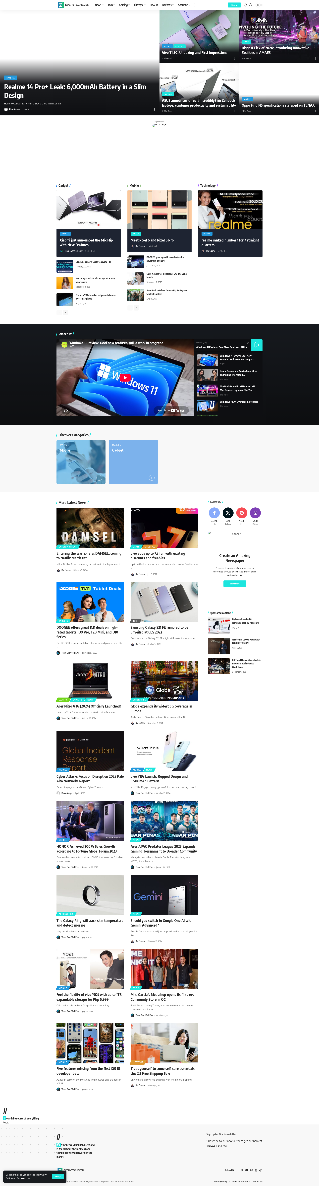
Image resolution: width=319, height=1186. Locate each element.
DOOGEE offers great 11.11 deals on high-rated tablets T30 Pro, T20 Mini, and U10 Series (87, 632)
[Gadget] (133, 462)
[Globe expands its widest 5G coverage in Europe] (164, 681)
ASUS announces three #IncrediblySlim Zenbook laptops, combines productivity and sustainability (199, 102)
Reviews (179, 46)
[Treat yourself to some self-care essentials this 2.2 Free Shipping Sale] (164, 1043)
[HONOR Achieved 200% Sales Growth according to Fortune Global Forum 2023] (90, 821)
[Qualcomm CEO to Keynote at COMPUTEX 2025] (219, 646)
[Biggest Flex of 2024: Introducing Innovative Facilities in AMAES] (279, 36)
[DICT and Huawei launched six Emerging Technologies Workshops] (219, 666)
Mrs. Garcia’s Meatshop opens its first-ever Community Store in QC (163, 997)
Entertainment (68, 547)
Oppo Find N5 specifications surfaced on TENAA (278, 105)
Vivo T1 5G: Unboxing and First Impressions (194, 52)
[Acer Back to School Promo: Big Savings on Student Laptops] (135, 295)
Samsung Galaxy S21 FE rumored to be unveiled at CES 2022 (159, 629)
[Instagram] (255, 516)
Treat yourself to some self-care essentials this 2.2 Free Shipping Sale (163, 1071)
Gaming (63, 700)
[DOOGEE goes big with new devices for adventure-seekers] (135, 261)
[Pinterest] (241, 516)
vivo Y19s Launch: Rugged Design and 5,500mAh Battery (159, 778)
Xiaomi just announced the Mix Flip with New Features (86, 242)
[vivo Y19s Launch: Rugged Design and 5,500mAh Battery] (164, 751)
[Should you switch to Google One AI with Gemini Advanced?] (164, 895)
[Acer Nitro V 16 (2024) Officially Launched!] (90, 681)
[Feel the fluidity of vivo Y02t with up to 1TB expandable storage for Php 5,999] (90, 969)
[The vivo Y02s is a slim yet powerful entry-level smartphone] (64, 299)
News (246, 42)
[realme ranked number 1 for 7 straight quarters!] (230, 209)
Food (136, 988)
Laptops (168, 94)
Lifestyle (150, 547)
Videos (136, 234)
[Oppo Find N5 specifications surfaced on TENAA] (279, 89)
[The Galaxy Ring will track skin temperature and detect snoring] (90, 895)
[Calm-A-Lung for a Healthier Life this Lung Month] (135, 278)
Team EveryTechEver (73, 251)
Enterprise (139, 700)
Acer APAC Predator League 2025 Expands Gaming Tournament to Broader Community (164, 848)
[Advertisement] (159, 155)
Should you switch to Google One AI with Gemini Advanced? (162, 923)
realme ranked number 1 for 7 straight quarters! (230, 242)
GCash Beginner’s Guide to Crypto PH (93, 261)
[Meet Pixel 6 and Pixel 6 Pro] (159, 209)
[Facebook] (214, 516)
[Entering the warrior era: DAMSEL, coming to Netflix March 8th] (90, 528)
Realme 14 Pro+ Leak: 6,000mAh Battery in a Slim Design (75, 91)
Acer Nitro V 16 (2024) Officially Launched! (88, 706)
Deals (136, 547)
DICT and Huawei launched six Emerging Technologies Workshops (246, 663)
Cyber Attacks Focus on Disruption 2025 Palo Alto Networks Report (90, 778)
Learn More (235, 583)
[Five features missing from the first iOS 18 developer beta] (90, 1043)
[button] (58, 1176)
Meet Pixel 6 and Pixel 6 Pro (152, 240)
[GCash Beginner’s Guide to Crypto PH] (64, 266)
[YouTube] (247, 1170)
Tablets (63, 621)
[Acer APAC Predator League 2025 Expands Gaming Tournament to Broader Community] (164, 821)
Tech (136, 621)
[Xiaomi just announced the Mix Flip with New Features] (88, 209)
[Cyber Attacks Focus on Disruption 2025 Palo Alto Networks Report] (90, 751)
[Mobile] (81, 462)
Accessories (66, 914)
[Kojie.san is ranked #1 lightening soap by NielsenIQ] (219, 626)
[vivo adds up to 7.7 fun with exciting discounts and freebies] (164, 528)
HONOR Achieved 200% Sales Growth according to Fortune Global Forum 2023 (86, 848)
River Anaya (14, 109)
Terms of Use (23, 1178)
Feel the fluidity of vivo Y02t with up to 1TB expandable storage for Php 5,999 (89, 997)
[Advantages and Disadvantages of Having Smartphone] (64, 283)
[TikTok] (261, 1170)
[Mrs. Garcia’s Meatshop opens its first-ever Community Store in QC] (164, 969)
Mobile (10, 78)
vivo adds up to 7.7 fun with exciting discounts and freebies (158, 555)
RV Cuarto (140, 246)
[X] (228, 516)
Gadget (117, 450)
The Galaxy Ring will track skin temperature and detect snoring (89, 923)
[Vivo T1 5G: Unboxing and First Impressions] (199, 36)
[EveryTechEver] (73, 5)
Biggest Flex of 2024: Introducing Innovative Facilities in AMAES (275, 50)
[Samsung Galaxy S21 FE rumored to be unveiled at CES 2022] (164, 602)
